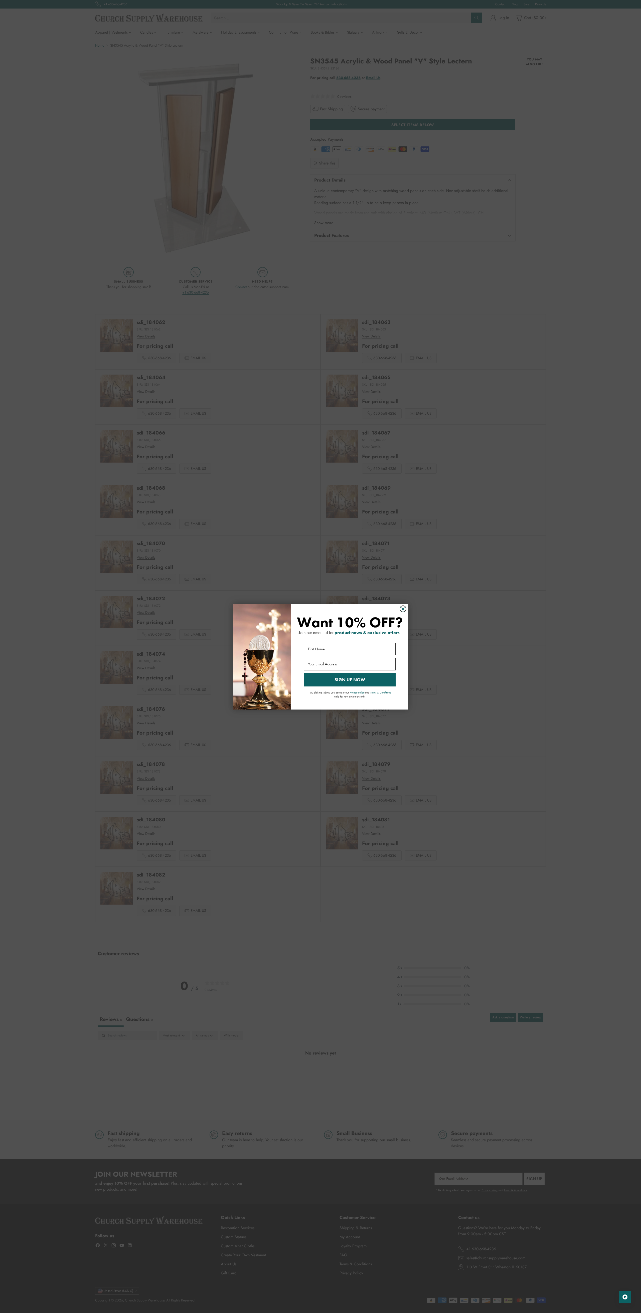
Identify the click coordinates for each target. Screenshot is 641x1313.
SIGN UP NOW (350, 679)
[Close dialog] (403, 609)
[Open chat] (625, 1297)
